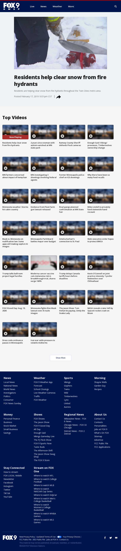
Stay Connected (14, 468)
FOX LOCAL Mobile (13, 475)
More (71, 6)
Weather (39, 378)
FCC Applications (102, 447)
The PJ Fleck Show (42, 439)
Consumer (8, 399)
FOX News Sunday (12, 403)
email (116, 537)
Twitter (7, 489)
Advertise (98, 439)
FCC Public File (101, 443)
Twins (67, 389)
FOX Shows (39, 418)
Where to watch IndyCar (45, 495)
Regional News (74, 414)
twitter (110, 537)
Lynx (66, 399)
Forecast (38, 385)
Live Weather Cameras (44, 392)
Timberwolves (70, 396)
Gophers (68, 385)
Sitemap (98, 436)
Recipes (98, 389)
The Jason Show (41, 422)
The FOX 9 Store (42, 460)
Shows (38, 414)
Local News (9, 382)
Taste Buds (39, 447)
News (7, 378)
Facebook (8, 482)
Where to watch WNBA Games (45, 515)
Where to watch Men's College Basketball (44, 500)
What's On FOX (101, 432)
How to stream (11, 472)
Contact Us (99, 418)
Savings (7, 432)
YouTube (8, 496)
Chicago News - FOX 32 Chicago (75, 426)
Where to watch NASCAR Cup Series (43, 490)
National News (11, 385)
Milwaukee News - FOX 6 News (75, 420)
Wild (66, 392)
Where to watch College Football (45, 480)
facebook (105, 537)
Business (8, 422)
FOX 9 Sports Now (42, 443)
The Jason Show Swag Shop (44, 455)
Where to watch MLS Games (44, 521)
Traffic (37, 396)
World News (9, 389)
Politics (7, 396)
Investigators (10, 392)
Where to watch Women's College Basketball (42, 507)
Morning (100, 378)
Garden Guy (100, 385)
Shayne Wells (100, 382)
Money (8, 414)
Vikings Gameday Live (44, 436)
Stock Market (10, 425)
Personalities (100, 425)
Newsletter (9, 479)
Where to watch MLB (44, 485)
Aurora (67, 406)
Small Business (11, 429)
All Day (37, 429)
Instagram (8, 486)
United (67, 403)
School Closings (41, 389)
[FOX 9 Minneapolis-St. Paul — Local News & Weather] (13, 6)
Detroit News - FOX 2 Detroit (74, 432)
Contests (98, 422)
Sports (68, 378)
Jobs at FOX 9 (100, 429)
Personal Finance (12, 418)
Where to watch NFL (44, 475)
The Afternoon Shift (43, 450)
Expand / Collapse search (115, 6)
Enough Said (40, 432)
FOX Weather (40, 399)
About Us (100, 414)
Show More (60, 358)
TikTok (7, 493)
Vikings (67, 382)
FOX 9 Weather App (43, 382)
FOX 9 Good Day (42, 425)
